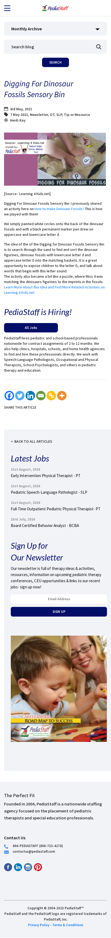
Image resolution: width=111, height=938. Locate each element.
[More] (62, 395)
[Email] (41, 395)
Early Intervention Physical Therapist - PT (46, 475)
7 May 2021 (19, 114)
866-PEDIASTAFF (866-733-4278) (38, 846)
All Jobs (31, 327)
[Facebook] (9, 395)
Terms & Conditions (67, 925)
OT (52, 114)
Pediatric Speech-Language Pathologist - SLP (49, 492)
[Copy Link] (51, 395)
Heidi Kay (18, 120)
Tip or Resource (77, 114)
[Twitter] (20, 395)
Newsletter (39, 114)
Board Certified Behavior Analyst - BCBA (45, 525)
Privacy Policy (38, 925)
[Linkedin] (30, 395)
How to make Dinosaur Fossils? (59, 208)
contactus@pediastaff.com (34, 851)
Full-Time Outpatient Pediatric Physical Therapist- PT (55, 508)
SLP (59, 114)
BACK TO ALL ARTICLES (33, 441)
